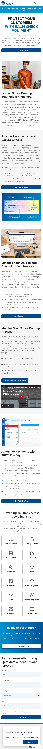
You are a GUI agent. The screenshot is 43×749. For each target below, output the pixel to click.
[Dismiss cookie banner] (36, 728)
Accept (30, 742)
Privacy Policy (21, 711)
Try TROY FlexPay (21, 501)
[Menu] (40, 3)
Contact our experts (21, 646)
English (35, 747)
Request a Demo (21, 187)
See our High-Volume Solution (15, 380)
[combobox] (34, 747)
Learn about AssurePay (21, 316)
